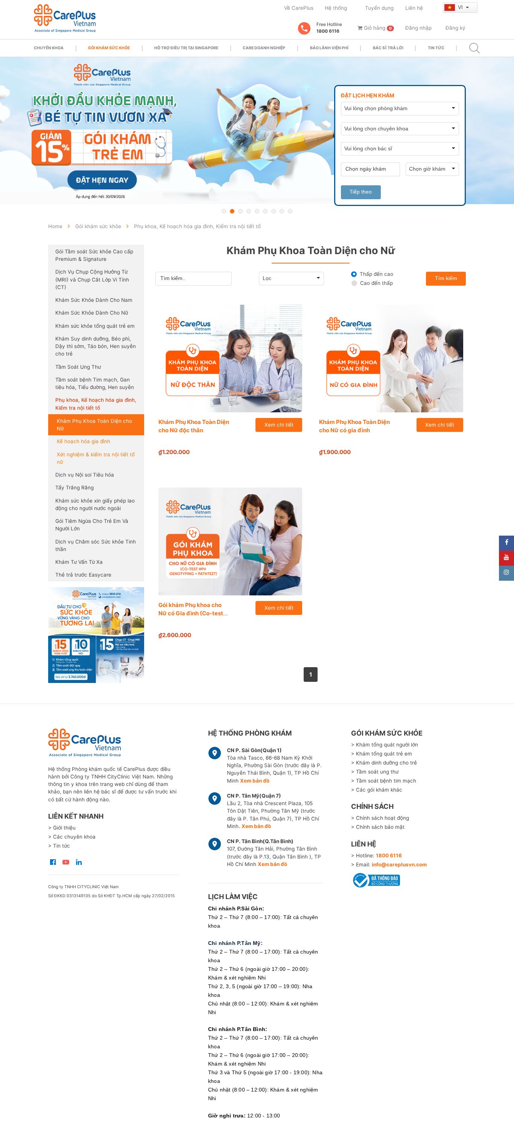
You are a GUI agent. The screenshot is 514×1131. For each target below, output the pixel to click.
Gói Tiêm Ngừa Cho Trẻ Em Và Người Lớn (91, 524)
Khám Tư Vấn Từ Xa (79, 562)
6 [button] (265, 211)
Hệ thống (336, 8)
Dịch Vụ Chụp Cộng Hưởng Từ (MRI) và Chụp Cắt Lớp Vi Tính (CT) (92, 279)
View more (96, 635)
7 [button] (273, 211)
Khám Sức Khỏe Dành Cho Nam (93, 300)
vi (461, 7)
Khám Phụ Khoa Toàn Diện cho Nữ (94, 425)
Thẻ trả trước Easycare (83, 575)
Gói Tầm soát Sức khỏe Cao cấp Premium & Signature (94, 255)
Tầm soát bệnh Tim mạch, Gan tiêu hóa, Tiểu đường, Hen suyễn (94, 383)
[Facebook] (506, 543)
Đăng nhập (418, 28)
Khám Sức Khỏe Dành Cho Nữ (91, 313)
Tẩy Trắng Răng (74, 487)
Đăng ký (455, 28)
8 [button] (282, 211)
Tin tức (436, 47)
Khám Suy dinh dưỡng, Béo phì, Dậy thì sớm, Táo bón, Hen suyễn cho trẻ (95, 346)
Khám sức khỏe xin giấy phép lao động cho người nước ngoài (95, 504)
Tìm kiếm (446, 278)
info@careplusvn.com (399, 864)
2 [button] (232, 211)
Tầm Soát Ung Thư (78, 367)
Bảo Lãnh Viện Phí (329, 47)
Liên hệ (414, 8)
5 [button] (257, 211)
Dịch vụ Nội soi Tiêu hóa (84, 475)
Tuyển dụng (379, 8)
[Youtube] (506, 558)
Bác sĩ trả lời (388, 47)
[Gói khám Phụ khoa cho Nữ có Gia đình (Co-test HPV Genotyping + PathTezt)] (230, 541)
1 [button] (224, 211)
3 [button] (240, 211)
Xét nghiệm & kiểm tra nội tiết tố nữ (96, 458)
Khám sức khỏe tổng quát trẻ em (95, 326)
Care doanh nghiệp (264, 47)
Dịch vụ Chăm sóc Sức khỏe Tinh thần (95, 545)
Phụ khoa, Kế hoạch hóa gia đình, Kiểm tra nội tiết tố (95, 403)
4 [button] (248, 211)
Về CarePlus (298, 8)
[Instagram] (506, 573)
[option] (257, 130)
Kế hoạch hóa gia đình (83, 441)
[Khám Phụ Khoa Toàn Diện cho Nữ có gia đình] (391, 358)
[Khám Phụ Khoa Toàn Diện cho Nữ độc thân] (230, 358)
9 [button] (290, 211)
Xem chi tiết (279, 425)
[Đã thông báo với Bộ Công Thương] (375, 879)
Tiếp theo (361, 192)
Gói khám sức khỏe (109, 47)
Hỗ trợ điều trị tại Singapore (186, 47)
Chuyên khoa (49, 47)
